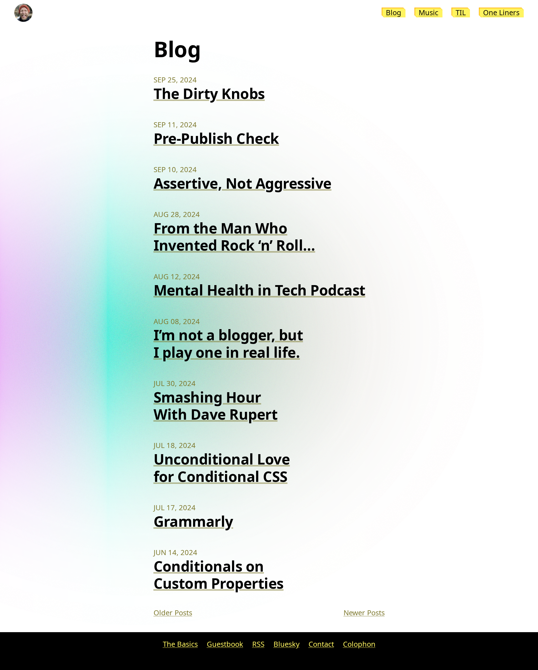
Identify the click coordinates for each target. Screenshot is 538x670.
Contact (321, 644)
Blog (393, 12)
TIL (461, 12)
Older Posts (173, 613)
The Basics (180, 644)
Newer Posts (364, 613)
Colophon (359, 644)
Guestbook (225, 644)
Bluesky (286, 644)
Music (428, 12)
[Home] (23, 13)
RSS (258, 644)
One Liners (501, 12)
